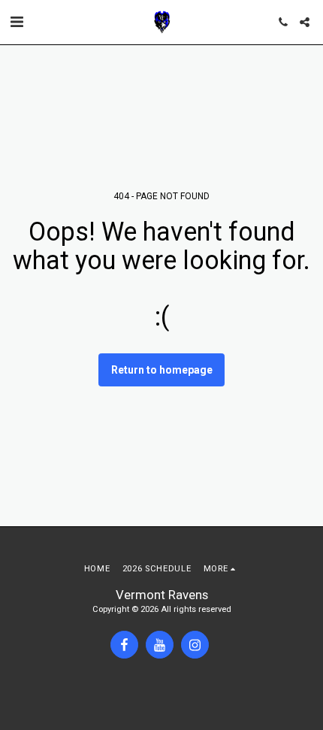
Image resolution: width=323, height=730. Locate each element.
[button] (16, 22)
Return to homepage (162, 370)
